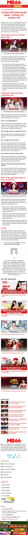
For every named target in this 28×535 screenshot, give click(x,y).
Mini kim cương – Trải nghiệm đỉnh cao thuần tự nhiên (18, 419)
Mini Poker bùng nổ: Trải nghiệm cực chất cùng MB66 (17, 424)
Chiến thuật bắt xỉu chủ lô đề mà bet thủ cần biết (13, 334)
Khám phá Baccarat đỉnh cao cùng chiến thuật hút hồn (17, 415)
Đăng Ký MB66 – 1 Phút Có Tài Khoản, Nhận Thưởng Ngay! (14, 296)
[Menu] (26, 2)
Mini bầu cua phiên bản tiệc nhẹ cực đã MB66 (17, 432)
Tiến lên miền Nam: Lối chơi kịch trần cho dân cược (13, 391)
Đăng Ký (13, 242)
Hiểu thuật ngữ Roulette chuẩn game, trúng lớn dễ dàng (17, 407)
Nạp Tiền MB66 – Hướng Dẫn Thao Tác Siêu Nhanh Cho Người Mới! (13, 372)
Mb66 (22, 30)
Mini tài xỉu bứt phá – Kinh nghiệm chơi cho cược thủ (18, 428)
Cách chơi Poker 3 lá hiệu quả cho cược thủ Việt (13, 353)
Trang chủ (4, 9)
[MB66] (14, 2)
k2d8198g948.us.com (12, 519)
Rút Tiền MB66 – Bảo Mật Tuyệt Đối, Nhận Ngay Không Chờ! (13, 315)
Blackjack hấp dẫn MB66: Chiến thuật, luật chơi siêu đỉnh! (17, 411)
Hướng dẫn (11, 9)
